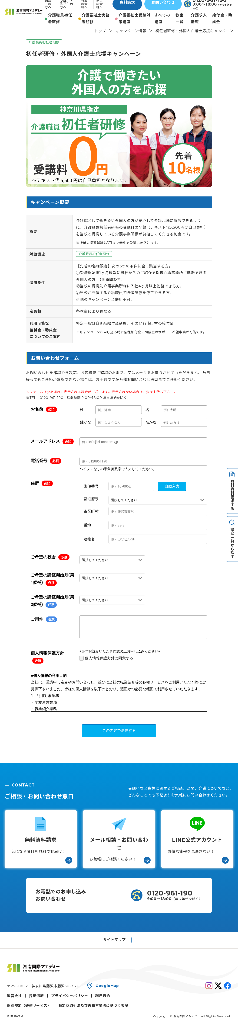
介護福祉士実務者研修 (96, 18)
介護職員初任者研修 (60, 18)
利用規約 (102, 996)
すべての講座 (162, 18)
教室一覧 (179, 18)
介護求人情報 (199, 18)
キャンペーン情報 (130, 31)
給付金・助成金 (222, 18)
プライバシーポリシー (69, 996)
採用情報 (36, 996)
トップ (100, 31)
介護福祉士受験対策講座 (135, 18)
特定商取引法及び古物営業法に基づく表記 (93, 1005)
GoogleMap (107, 985)
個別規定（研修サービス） (29, 1005)
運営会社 (14, 996)
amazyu (15, 1015)
